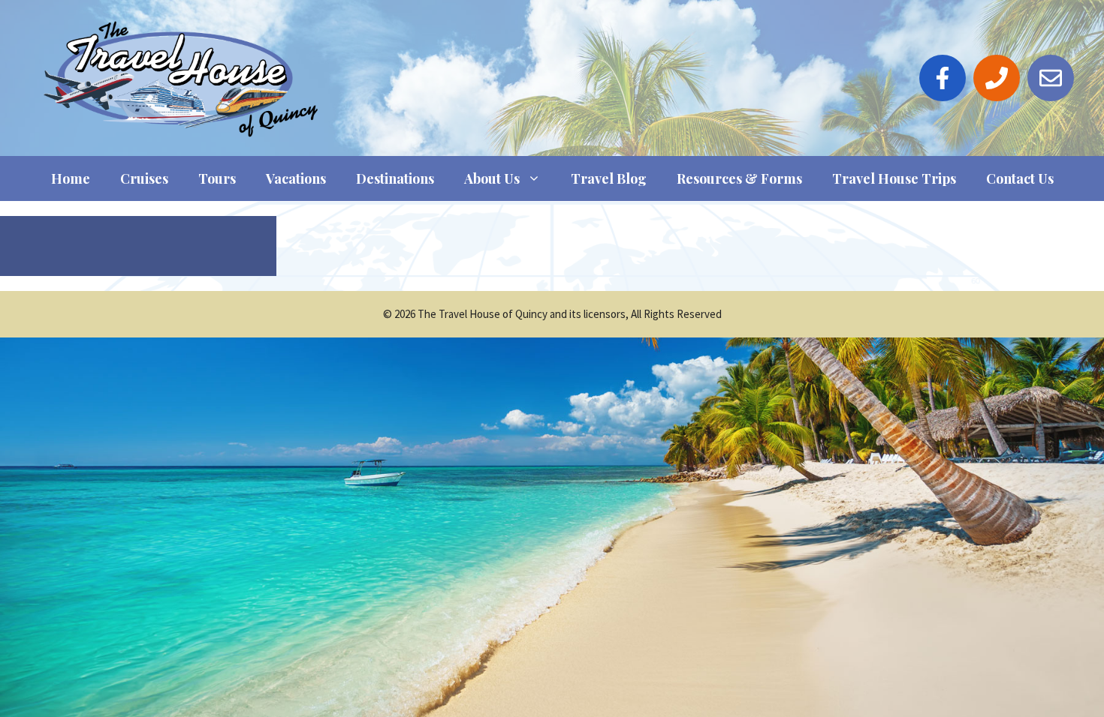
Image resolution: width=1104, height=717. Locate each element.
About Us (492, 179)
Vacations (296, 179)
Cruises (144, 179)
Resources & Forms (739, 179)
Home (70, 179)
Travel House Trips (894, 179)
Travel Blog (609, 179)
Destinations (395, 179)
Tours (217, 179)
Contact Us (1020, 179)
